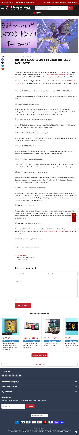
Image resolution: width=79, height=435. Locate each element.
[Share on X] (2, 63)
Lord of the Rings (34, 247)
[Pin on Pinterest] (2, 69)
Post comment (23, 305)
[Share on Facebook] (2, 59)
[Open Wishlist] (76, 432)
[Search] (70, 8)
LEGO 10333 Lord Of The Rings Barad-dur (54, 75)
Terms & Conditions (39, 428)
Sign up (30, 406)
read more (74, 2)
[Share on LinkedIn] (2, 66)
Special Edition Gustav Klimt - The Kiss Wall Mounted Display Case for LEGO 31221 (10, 346)
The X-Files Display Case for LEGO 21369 (52, 344)
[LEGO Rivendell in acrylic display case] (28, 239)
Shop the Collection (39, 355)
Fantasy (22, 247)
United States (38, 415)
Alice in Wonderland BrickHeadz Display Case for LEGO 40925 (31, 345)
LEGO (27, 247)
